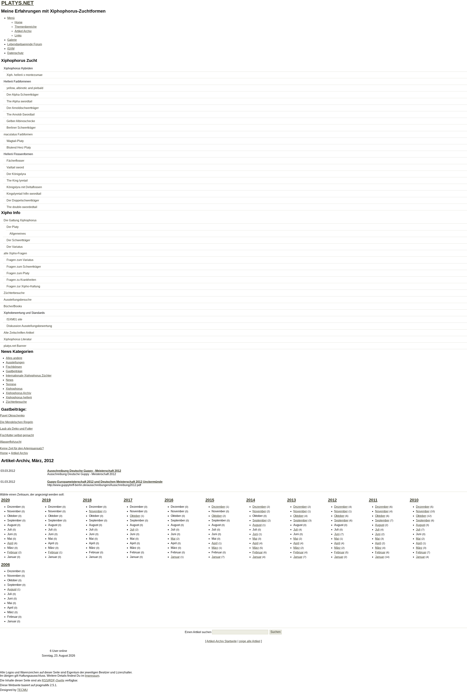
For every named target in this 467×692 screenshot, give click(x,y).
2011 (373, 500)
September (259, 520)
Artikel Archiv (23, 31)
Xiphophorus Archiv (18, 393)
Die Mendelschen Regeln (16, 422)
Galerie (12, 39)
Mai (173, 538)
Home (18, 22)
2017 (128, 500)
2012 (332, 500)
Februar (12, 552)
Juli (132, 529)
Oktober (135, 515)
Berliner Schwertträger (21, 127)
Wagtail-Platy (15, 140)
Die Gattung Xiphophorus (20, 220)
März (215, 547)
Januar (175, 556)
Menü (11, 18)
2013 (291, 500)
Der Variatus (15, 246)
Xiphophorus (14, 388)
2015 (209, 500)
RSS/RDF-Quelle (53, 680)
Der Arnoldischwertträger (23, 107)
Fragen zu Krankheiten (21, 279)
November (96, 511)
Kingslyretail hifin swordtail (24, 193)
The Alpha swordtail (19, 101)
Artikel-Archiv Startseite (222, 641)
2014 (250, 500)
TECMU (22, 689)
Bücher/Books (13, 306)
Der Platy (13, 226)
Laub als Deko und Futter (16, 428)
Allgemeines (17, 233)
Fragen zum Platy (18, 273)
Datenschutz (15, 53)
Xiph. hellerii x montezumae (25, 74)
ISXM (10, 48)
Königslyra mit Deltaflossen (24, 187)
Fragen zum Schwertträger (24, 266)
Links (18, 35)
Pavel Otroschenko (12, 415)
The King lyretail (17, 180)
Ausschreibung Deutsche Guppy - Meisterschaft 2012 (84, 470)
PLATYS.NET (17, 3)
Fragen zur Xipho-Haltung (23, 286)
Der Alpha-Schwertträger (22, 94)
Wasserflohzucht (10, 441)
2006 (5, 564)
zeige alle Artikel (249, 641)
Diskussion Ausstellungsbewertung (29, 325)
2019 (46, 500)
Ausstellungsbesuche (18, 299)
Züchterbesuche (14, 292)
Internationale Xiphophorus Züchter (28, 375)
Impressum (92, 675)
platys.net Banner (15, 345)
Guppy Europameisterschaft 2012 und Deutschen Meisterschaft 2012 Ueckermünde (105, 481)
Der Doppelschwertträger (23, 200)
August (257, 525)
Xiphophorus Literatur (18, 339)
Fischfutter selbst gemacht (17, 435)
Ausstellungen (15, 362)
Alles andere (14, 358)
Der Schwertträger (18, 240)
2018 (87, 500)
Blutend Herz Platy (19, 147)
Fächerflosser (15, 160)
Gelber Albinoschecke (21, 121)
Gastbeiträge (14, 371)
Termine (11, 384)
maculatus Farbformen (18, 134)
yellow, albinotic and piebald (25, 88)
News (9, 379)
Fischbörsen (14, 366)
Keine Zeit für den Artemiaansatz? (22, 448)
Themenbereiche (26, 26)
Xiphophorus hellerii (19, 397)
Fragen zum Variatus (20, 259)
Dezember (218, 506)
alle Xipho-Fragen (15, 253)
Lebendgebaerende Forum (24, 44)
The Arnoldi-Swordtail (21, 114)
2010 (414, 500)
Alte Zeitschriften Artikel (19, 332)
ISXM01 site (14, 319)
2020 (5, 500)
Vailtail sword (15, 167)
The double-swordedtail (22, 207)
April (10, 543)
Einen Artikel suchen (198, 631)
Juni (255, 534)
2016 (169, 500)
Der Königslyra (16, 174)
